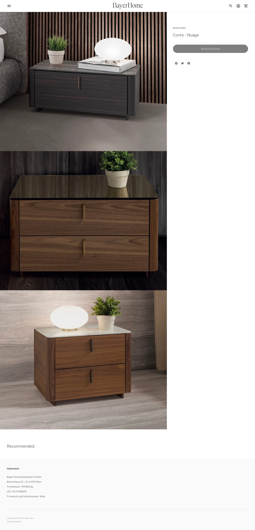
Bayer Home (29, 518)
